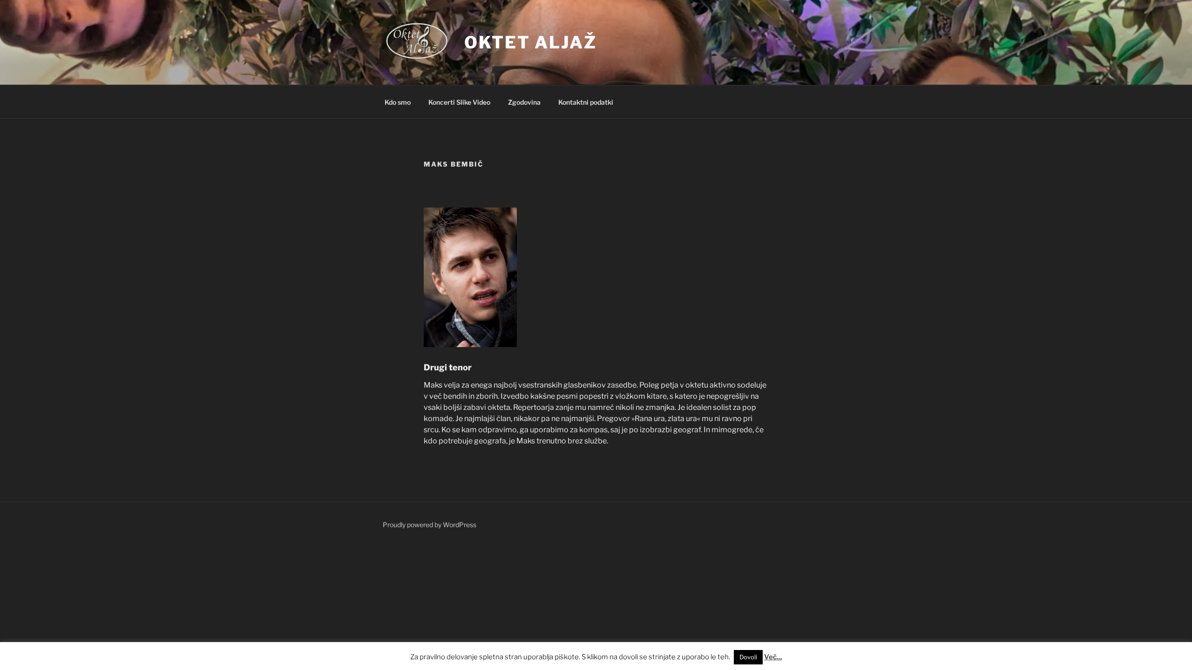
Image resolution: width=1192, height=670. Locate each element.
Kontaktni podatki (585, 102)
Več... (773, 657)
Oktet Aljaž (530, 42)
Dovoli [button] (748, 657)
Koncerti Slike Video (459, 102)
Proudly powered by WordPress (429, 525)
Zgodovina (524, 102)
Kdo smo (398, 102)
